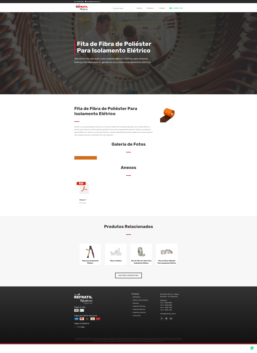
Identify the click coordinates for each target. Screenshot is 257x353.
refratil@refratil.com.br (168, 314)
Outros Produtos (128, 275)
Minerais (136, 303)
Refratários (136, 297)
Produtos (149, 8)
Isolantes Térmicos (139, 306)
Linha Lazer (137, 315)
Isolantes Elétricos (139, 309)
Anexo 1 (82, 200)
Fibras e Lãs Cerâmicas (140, 300)
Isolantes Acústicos (139, 312)
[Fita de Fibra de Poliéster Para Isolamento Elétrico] (85, 159)
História (139, 8)
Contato (162, 8)
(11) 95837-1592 (177, 8)
